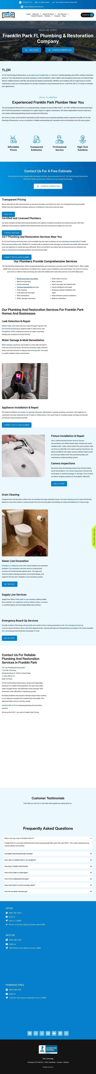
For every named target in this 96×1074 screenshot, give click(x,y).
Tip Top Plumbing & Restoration (13, 668)
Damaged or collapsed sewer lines (14, 566)
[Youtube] (54, 1033)
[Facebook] (29, 1033)
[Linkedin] (60, 1033)
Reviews (47, 16)
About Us (35, 14)
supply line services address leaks (27, 602)
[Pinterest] (48, 1033)
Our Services (62, 14)
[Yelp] (42, 1033)
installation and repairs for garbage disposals (26, 412)
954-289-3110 (10, 705)
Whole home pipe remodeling (27, 279)
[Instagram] (35, 1033)
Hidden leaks (6, 326)
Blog (64, 16)
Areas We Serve (48, 14)
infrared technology (12, 329)
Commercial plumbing (25, 287)
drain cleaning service (71, 499)
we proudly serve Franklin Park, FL (39, 75)
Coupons (57, 16)
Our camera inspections (74, 471)
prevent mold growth (32, 350)
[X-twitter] (66, 1033)
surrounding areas (14, 244)
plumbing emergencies (70, 241)
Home (28, 14)
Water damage (7, 345)
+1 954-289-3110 (8, 676)
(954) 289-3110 (74, 84)
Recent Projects (37, 16)
